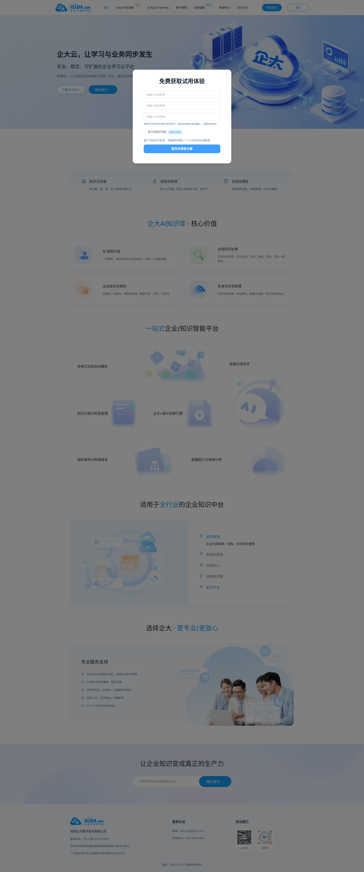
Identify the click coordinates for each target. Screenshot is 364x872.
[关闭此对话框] (226, 74)
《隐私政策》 (175, 131)
